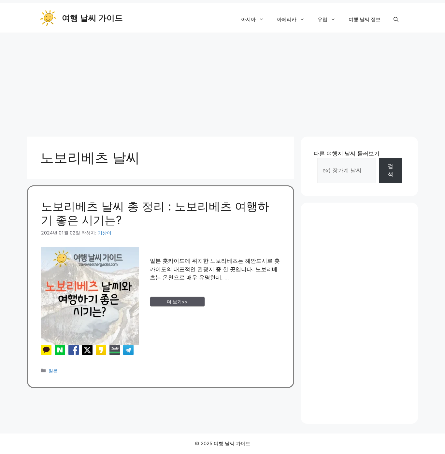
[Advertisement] (222, 81)
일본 (53, 370)
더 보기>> (177, 301)
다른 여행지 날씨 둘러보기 (347, 153)
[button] (396, 19)
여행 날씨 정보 (364, 19)
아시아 (248, 19)
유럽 (322, 19)
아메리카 (286, 19)
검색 (390, 170)
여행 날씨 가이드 (92, 18)
